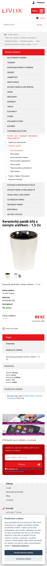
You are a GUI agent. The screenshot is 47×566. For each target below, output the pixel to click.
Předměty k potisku (11, 41)
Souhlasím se (23, 470)
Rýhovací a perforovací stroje (21, 185)
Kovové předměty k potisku (19, 157)
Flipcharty (12, 112)
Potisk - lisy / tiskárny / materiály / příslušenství (20, 38)
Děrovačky (12, 97)
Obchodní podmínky (14, 492)
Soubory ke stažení (14, 350)
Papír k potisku (15, 171)
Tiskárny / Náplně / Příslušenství (19, 176)
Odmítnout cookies (23, 559)
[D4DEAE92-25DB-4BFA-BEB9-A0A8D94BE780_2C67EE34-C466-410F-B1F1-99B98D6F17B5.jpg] (23, 249)
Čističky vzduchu (14, 214)
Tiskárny (11, 63)
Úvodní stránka (13, 34)
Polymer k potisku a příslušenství (21, 168)
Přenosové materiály (15, 179)
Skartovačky (13, 82)
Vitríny (10, 116)
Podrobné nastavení (20, 546)
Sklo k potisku (14, 154)
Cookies (9, 500)
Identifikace (12, 209)
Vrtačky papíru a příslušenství (21, 190)
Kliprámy (11, 126)
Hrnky (38, 41)
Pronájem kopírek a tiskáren (20, 67)
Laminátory (12, 77)
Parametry (10, 344)
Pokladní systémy (15, 121)
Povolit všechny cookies (23, 553)
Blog (8, 496)
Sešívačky (11, 102)
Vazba (10, 92)
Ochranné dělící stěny (17, 131)
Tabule (10, 107)
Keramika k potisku (26, 41)
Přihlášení (41, 3)
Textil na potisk (15, 164)
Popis (8, 337)
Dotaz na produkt (12, 329)
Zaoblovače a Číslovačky (18, 195)
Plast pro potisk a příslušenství (20, 161)
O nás (8, 488)
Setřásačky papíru (15, 200)
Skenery (10, 72)
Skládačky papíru (15, 205)
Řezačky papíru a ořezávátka (20, 87)
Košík (42, 18)
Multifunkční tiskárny (17, 58)
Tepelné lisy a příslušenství (17, 142)
